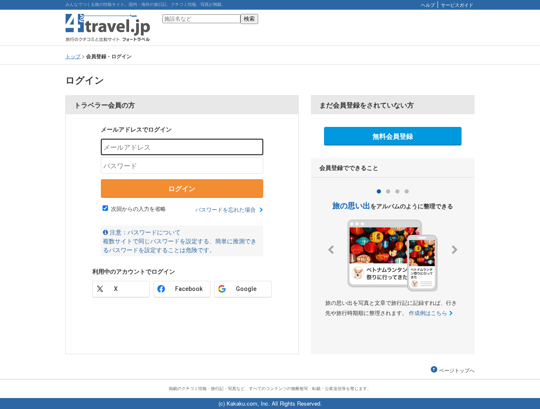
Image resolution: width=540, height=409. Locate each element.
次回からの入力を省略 (138, 208)
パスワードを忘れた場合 (226, 209)
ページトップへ (457, 370)
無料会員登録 (393, 136)
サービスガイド (457, 4)
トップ (73, 55)
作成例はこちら (428, 313)
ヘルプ (428, 4)
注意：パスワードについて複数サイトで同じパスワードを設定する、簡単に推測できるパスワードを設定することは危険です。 (179, 241)
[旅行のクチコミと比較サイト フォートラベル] (107, 40)
